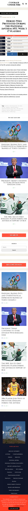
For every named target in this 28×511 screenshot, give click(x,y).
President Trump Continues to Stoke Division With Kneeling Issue (12, 331)
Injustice (8, 107)
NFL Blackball (20, 108)
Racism (8, 110)
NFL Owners (19, 469)
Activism (7, 105)
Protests (4, 110)
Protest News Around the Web (9, 13)
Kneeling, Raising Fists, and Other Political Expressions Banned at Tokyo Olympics (12, 296)
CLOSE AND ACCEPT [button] (14, 508)
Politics (9, 472)
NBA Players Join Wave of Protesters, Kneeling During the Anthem (13, 400)
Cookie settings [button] (19, 506)
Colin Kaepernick (13, 105)
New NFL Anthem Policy (14, 466)
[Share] (12, 54)
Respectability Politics (14, 484)
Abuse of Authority (14, 451)
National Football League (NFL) (9, 108)
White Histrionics (6, 111)
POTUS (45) (18, 472)
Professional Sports (14, 475)
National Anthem (14, 107)
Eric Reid (20, 105)
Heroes (3, 107)
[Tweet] (23, 54)
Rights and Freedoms (15, 110)
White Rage (12, 111)
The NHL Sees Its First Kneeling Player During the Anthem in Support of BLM (14, 366)
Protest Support (18, 478)
